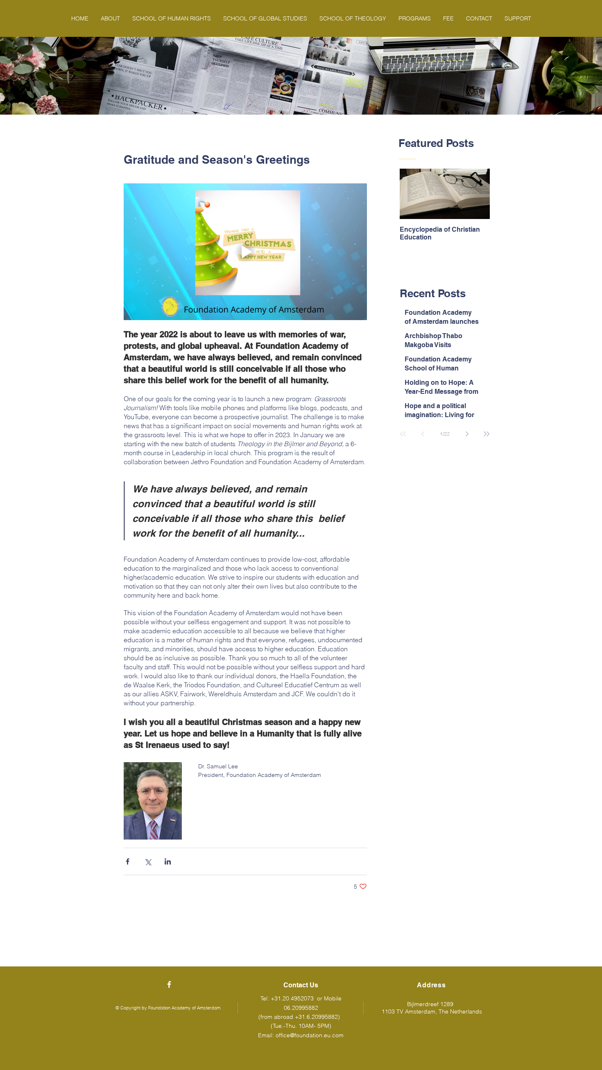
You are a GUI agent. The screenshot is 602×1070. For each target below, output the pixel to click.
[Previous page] (422, 434)
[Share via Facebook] (127, 861)
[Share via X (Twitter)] (148, 861)
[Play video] (245, 251)
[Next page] (466, 434)
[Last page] (486, 434)
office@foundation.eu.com (310, 1035)
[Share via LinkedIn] (168, 861)
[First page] (403, 434)
